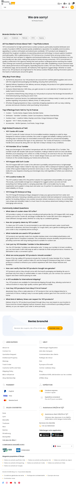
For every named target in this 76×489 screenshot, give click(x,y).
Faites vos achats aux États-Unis (14, 460)
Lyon (4, 417)
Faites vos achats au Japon (63, 460)
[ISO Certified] (22, 450)
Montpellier (6, 437)
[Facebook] (4, 483)
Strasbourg (6, 433)
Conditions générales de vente (14, 475)
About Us (5, 348)
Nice (4, 427)
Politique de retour (46, 358)
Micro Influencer (8, 375)
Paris (4, 413)
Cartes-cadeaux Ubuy (47, 368)
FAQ (40, 361)
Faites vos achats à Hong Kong (14, 463)
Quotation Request (9, 354)
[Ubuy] (12, 3)
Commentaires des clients (48, 354)
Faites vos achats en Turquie (13, 466)
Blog (40, 371)
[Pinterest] (20, 483)
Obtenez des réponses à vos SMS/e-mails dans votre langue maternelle (58, 418)
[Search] (72, 7)
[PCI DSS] (7, 450)
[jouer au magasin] (57, 435)
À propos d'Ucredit (46, 364)
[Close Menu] (2, 4)
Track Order (6, 364)
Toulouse (5, 423)
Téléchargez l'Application (48, 348)
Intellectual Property (9, 358)
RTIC (33, 38)
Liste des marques (45, 351)
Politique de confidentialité (36, 475)
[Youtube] (12, 483)
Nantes (5, 430)
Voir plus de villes (8, 440)
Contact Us (6, 351)
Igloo (6, 38)
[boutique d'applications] (45, 435)
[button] (60, 3)
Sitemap (5, 361)
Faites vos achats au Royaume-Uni (39, 460)
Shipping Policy (7, 371)
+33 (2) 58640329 (48, 426)
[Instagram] (8, 483)
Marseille (5, 420)
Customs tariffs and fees (11, 368)
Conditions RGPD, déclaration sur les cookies (55, 375)
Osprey (41, 38)
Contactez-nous (9, 478)
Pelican (24, 38)
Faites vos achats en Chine (56, 463)
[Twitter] (16, 483)
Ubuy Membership (8, 378)
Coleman (15, 38)
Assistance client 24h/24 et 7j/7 (56, 414)
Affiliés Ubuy (43, 378)
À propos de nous (53, 475)
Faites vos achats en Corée (36, 463)
